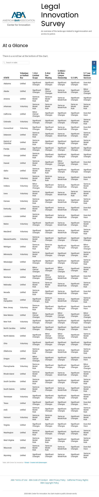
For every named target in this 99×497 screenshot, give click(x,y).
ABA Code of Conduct (38, 480)
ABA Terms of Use (19, 480)
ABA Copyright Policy (49, 482)
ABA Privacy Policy (57, 480)
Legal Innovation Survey (60, 15)
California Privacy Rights (77, 480)
